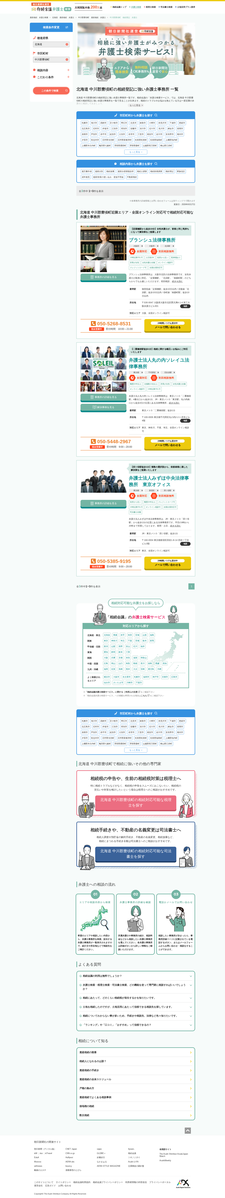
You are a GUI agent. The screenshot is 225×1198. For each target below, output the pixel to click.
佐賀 (113, 669)
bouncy (69, 1166)
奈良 (128, 658)
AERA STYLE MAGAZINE (108, 1166)
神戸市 (156, 677)
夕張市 (85, 140)
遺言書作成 (87, 171)
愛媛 (157, 663)
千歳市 (173, 123)
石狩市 (96, 128)
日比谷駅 (168, 372)
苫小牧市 (114, 123)
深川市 (143, 128)
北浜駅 (167, 246)
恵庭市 (182, 123)
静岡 (113, 652)
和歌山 (144, 658)
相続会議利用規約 (81, 1182)
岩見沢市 (162, 123)
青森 (115, 635)
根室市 (150, 134)
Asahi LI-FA (133, 1162)
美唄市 (85, 134)
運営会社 (38, 1185)
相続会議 (132, 1153)
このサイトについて (43, 1182)
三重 (128, 652)
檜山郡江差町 (166, 145)
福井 (143, 646)
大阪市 (152, 246)
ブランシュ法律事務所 (152, 239)
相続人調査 (142, 171)
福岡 (106, 669)
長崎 (121, 669)
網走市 (171, 128)
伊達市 (105, 128)
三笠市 (141, 134)
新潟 (106, 646)
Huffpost (69, 1157)
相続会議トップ (119, 7)
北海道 (107, 635)
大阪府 (136, 246)
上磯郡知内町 (172, 140)
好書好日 (101, 1157)
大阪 (106, 658)
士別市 (122, 134)
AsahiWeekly (165, 1160)
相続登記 (170, 171)
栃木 (145, 641)
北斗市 (152, 128)
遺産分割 (99, 171)
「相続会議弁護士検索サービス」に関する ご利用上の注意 (111, 692)
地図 (185, 306)
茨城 (137, 641)
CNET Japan (71, 1149)
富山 (128, 646)
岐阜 (121, 652)
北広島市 (86, 128)
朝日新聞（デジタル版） (45, 1149)
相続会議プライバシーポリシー (108, 1182)
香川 (143, 663)
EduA (36, 1157)
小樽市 (152, 123)
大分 (135, 669)
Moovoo (37, 1162)
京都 (121, 658)
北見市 (133, 123)
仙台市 (107, 682)
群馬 (152, 641)
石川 (135, 646)
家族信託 (181, 171)
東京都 (136, 372)
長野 (121, 646)
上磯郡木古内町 (89, 145)
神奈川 (114, 641)
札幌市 (85, 123)
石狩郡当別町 (108, 140)
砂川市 (159, 134)
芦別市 (94, 134)
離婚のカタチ (40, 1170)
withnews (38, 1166)
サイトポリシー (63, 1182)
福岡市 (146, 677)
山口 (121, 663)
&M (35, 1153)
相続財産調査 (156, 171)
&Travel (48, 1153)
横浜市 (107, 677)
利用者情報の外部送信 (136, 1182)
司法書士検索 (166, 7)
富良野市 (170, 134)
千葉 (130, 641)
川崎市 (130, 682)
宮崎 (143, 669)
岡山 (113, 663)
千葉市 (139, 682)
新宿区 (152, 490)
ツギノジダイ (134, 1157)
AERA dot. (70, 1162)
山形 (145, 635)
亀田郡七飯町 (105, 145)
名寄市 (131, 134)
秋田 (130, 635)
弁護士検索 (136, 7)
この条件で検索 (49, 90)
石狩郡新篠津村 (125, 140)
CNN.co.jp (70, 1153)
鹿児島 (151, 669)
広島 (106, 663)
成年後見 (86, 177)
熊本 (128, 669)
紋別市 (113, 134)
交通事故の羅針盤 (136, 1166)
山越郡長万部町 (150, 145)
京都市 (165, 677)
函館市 (103, 123)
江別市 (115, 128)
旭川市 (94, 123)
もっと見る (134, 152)
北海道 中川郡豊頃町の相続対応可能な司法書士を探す (135, 854)
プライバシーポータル (160, 1182)
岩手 (123, 635)
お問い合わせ (64, 1185)
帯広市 (124, 123)
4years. (131, 1149)
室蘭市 (133, 128)
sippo (99, 1149)
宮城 (137, 635)
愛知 (106, 652)
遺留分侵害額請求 (126, 171)
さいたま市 (118, 682)
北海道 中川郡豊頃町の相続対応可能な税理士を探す (135, 802)
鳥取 (128, 663)
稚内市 (180, 134)
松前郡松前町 (141, 140)
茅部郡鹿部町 (120, 145)
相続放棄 (110, 171)
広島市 (174, 677)
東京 (106, 641)
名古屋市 (127, 677)
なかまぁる (102, 1162)
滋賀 (135, 658)
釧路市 (143, 123)
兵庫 (113, 658)
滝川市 (161, 128)
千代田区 (152, 372)
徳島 (150, 663)
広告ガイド (50, 1185)
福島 (152, 635)
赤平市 (103, 134)
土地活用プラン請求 (186, 7)
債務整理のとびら (73, 1170)
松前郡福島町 (156, 140)
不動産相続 (132, 177)
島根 (135, 663)
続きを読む (177, 281)
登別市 (124, 128)
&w (41, 1153)
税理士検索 (151, 7)
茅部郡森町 (135, 145)
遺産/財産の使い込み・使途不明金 (108, 177)
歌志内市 (95, 140)
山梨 (113, 646)
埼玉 (123, 641)
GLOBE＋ (101, 1153)
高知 (165, 663)
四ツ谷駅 (167, 490)
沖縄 (159, 669)
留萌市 (180, 128)
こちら (144, 695)
